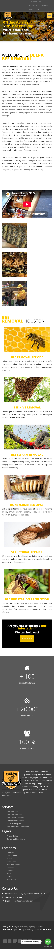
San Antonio (12, 855)
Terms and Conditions (16, 839)
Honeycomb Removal (15, 820)
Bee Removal (12, 811)
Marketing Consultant (33, 929)
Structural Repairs (14, 823)
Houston (10, 852)
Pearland (10, 867)
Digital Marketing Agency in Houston (29, 926)
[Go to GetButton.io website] (48, 946)
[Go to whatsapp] (48, 942)
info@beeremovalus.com (23, 901)
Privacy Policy (12, 836)
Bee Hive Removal (14, 814)
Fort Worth (11, 879)
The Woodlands (13, 864)
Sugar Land (11, 861)
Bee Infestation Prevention (18, 826)
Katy (9, 873)
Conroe (10, 870)
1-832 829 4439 (36, 2)
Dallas (9, 876)
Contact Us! (27, 638)
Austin (9, 858)
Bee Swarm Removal (15, 817)
